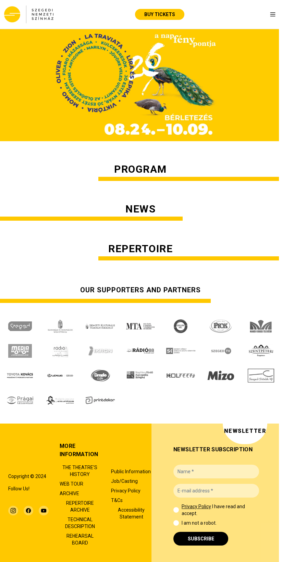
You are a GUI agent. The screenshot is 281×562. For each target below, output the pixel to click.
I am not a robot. (199, 523)
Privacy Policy (196, 506)
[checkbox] (176, 510)
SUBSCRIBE (201, 538)
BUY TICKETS (159, 14)
